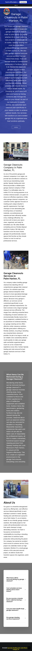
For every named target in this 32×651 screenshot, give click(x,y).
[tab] (16, 579)
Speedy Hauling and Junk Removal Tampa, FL (18, 648)
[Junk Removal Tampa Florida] (7, 12)
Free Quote (23, 2)
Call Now (16, 127)
